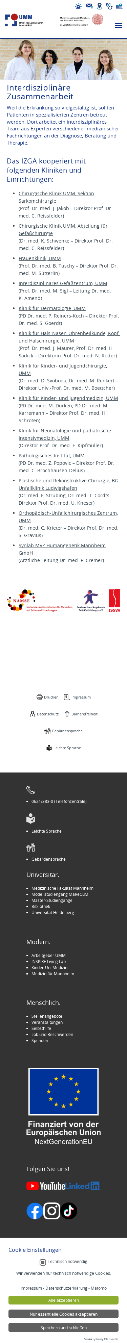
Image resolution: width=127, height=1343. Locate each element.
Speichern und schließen (64, 1327)
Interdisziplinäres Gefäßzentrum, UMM (63, 283)
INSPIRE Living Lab (48, 961)
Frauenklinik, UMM (40, 258)
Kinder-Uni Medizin (49, 967)
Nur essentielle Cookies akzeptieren (64, 1314)
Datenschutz (48, 713)
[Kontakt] (89, 6)
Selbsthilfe (41, 1028)
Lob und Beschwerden (52, 1034)
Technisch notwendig (67, 1261)
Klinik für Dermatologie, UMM (52, 308)
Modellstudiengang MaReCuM (59, 894)
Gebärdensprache (67, 730)
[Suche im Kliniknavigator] (109, 6)
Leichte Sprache (67, 747)
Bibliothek (40, 906)
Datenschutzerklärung (66, 1288)
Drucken (51, 697)
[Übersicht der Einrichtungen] (119, 6)
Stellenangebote (46, 1016)
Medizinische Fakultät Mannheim (62, 888)
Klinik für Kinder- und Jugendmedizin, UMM (68, 398)
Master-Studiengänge (51, 900)
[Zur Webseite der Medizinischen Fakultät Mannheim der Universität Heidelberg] (78, 20)
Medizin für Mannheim (52, 973)
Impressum (81, 697)
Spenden (39, 1040)
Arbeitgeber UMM (48, 955)
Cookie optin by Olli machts (101, 1339)
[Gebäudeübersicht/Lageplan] (99, 6)
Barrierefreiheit (84, 713)
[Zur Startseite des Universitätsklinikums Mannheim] (29, 20)
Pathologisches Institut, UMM (52, 455)
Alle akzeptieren (63, 1300)
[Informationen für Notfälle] (78, 6)
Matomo (99, 1288)
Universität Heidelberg (52, 912)
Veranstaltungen (47, 1022)
